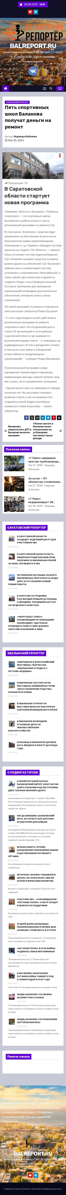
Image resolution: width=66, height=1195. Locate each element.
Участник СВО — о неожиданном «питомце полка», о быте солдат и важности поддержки (37, 902)
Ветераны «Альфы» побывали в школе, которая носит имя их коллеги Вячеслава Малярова (36, 877)
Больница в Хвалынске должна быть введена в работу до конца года (37, 745)
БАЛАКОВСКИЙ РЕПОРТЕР (17, 102)
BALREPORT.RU (33, 46)
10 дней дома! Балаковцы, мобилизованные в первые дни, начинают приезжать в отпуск (36, 927)
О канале (16, 1188)
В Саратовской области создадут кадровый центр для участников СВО (36, 539)
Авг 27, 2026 (35, 465)
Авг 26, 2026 (35, 506)
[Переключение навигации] (44, 88)
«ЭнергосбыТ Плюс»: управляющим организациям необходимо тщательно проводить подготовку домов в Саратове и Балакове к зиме (31, 623)
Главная (8, 1188)
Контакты (26, 1188)
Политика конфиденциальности (47, 1188)
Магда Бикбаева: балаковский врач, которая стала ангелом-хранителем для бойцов (36, 819)
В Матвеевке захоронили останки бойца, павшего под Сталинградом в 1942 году (35, 976)
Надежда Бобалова (25, 136)
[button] (51, 88)
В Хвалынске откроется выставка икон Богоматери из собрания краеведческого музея (37, 706)
